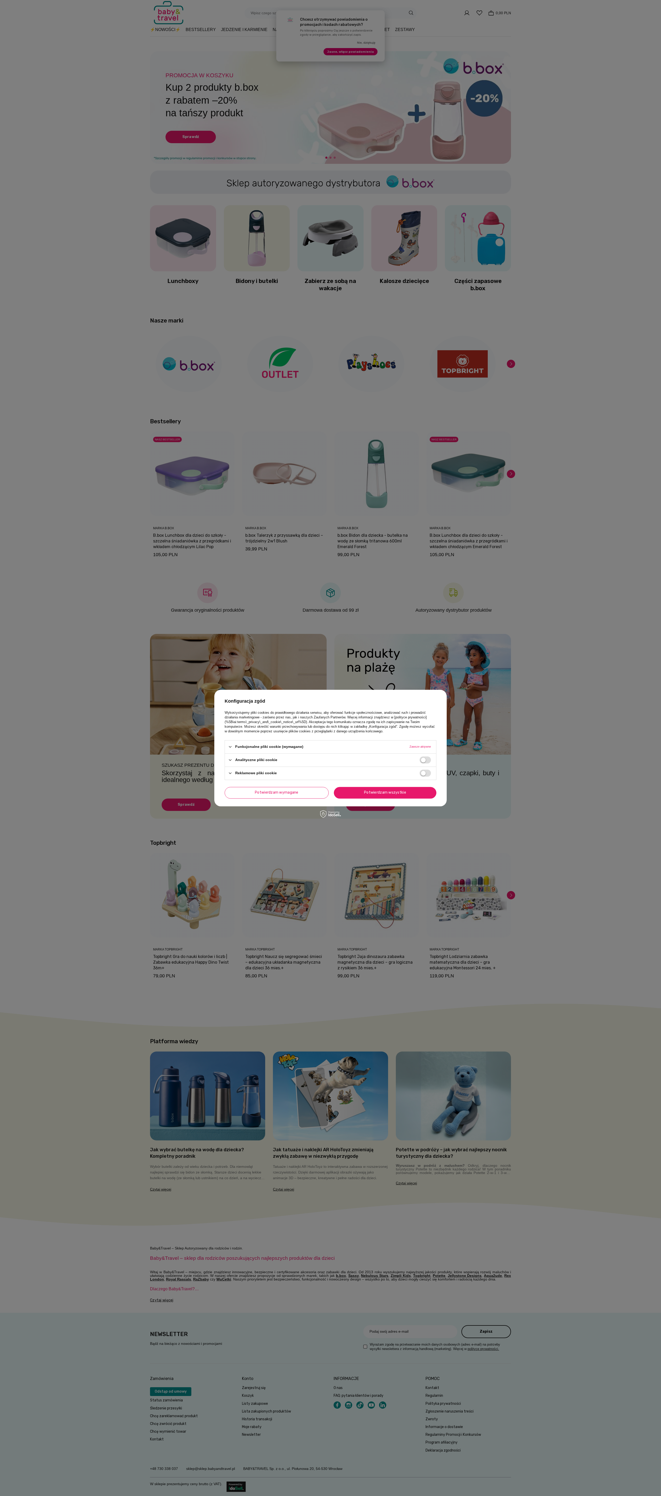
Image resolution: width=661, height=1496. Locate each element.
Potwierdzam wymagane (276, 792)
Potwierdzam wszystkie (385, 792)
